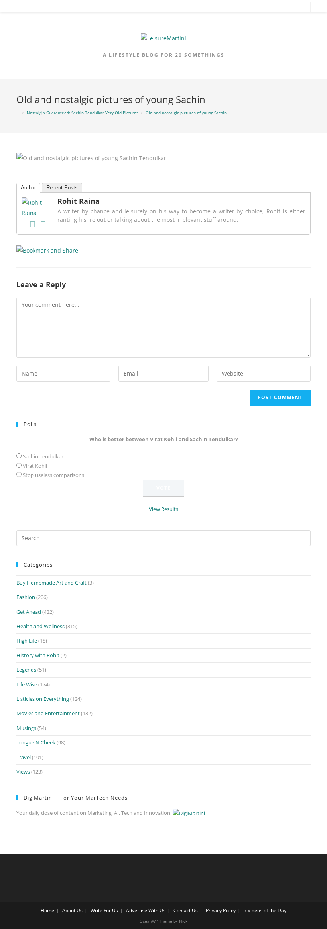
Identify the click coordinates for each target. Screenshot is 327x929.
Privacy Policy (221, 910)
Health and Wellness (40, 626)
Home (47, 910)
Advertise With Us (145, 910)
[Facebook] (32, 224)
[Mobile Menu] (13, 8)
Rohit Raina (78, 201)
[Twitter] (42, 224)
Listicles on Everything (42, 698)
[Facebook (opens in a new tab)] (248, 8)
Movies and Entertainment (48, 713)
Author (28, 188)
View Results (163, 509)
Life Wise (26, 684)
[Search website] (302, 8)
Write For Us (104, 910)
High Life (26, 640)
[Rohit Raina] (37, 207)
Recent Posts (62, 188)
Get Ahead (28, 611)
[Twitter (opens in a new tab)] (236, 8)
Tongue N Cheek (35, 742)
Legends (26, 669)
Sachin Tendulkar (43, 456)
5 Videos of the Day (265, 910)
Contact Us (185, 910)
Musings (26, 728)
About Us (72, 910)
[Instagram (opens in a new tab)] (284, 8)
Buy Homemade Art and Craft (51, 582)
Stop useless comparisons (53, 475)
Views (23, 771)
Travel (23, 757)
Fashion (25, 597)
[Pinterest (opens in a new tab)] (272, 8)
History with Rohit (37, 655)
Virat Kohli (35, 465)
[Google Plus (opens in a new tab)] (260, 8)
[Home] (18, 112)
